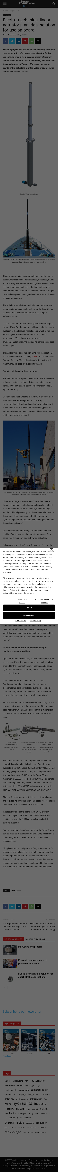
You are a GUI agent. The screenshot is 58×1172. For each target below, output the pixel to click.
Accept (29, 607)
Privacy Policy (35, 621)
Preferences (29, 615)
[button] (51, 549)
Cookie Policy (20, 621)
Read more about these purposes (44, 601)
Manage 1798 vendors (21, 601)
